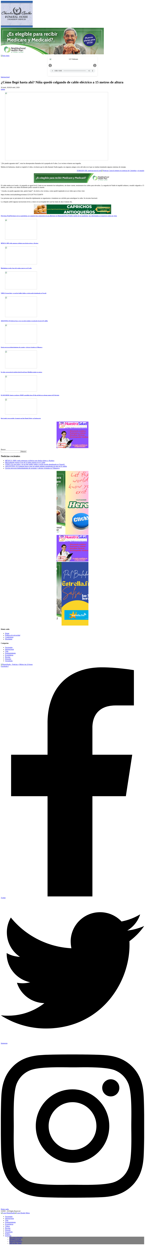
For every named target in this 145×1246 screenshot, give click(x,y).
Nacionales (9, 647)
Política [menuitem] (7, 1234)
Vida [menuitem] (6, 1220)
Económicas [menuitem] (9, 1224)
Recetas (7, 657)
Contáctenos (9, 637)
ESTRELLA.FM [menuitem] (15, 1239)
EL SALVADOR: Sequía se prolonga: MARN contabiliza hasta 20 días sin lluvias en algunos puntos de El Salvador (30, 395)
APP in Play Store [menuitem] (15, 1243)
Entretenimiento (10, 653)
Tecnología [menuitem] (9, 1232)
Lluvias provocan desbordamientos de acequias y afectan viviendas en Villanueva (21, 347)
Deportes (8, 659)
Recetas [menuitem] (7, 1228)
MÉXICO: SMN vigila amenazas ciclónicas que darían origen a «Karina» (19, 243)
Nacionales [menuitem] (9, 1216)
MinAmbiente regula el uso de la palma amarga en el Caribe (16, 268)
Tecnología (9, 661)
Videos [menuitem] (7, 1226)
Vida (6, 651)
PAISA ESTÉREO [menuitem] (15, 1241)
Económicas (9, 655)
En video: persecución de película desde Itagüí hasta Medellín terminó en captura (21, 372)
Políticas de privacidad (12, 635)
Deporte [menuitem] (8, 1230)
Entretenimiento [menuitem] (10, 1222)
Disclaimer (8, 639)
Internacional (5, 77)
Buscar (3, 449)
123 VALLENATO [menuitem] (16, 1237)
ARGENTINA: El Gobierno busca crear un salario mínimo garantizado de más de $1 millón (24, 320)
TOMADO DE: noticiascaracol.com (89, 171)
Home (7, 633)
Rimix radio (5, 1209)
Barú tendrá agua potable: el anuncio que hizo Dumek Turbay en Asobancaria (21, 418)
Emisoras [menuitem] (8, 1236)
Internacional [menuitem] (9, 1218)
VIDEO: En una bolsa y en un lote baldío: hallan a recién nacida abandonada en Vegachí (23, 293)
